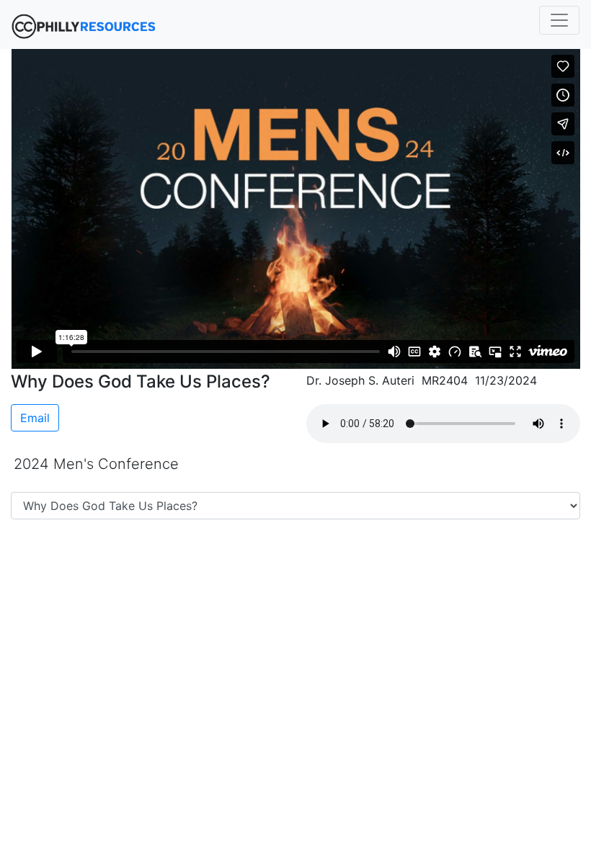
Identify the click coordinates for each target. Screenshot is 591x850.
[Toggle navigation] (559, 20)
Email (35, 418)
